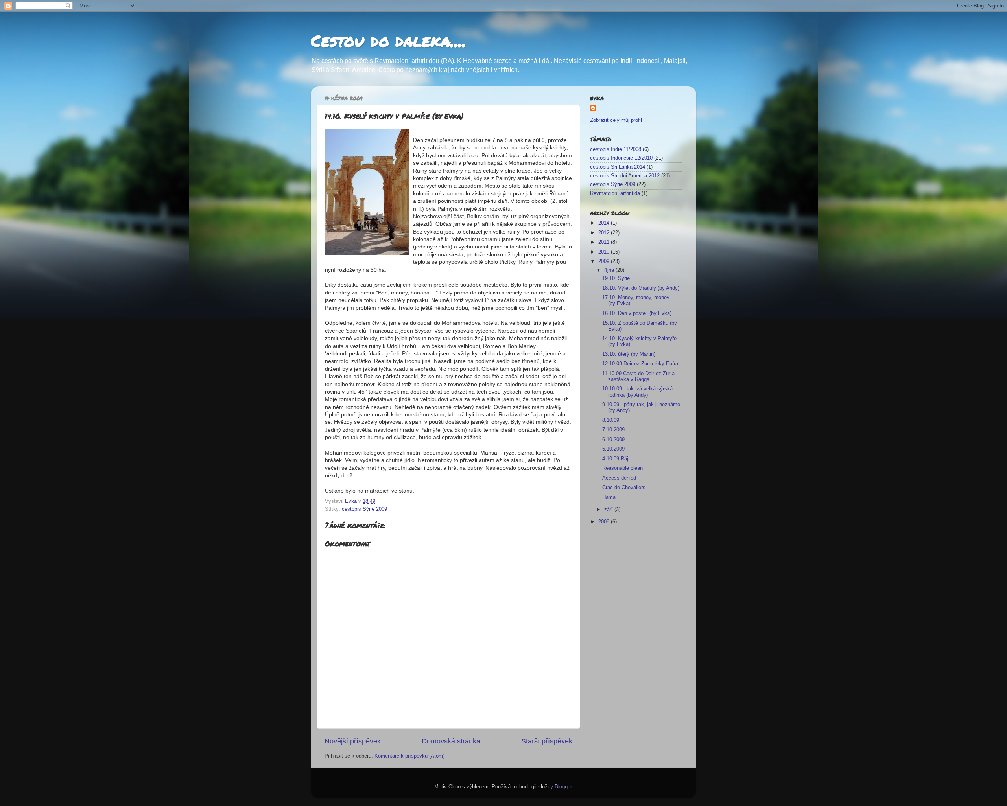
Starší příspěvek (546, 741)
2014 (604, 223)
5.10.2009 (613, 449)
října (610, 270)
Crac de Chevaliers (624, 487)
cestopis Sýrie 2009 (364, 509)
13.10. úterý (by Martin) (628, 354)
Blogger (563, 786)
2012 (604, 233)
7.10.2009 (613, 429)
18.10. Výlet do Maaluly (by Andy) (640, 288)
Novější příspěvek (353, 741)
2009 (604, 261)
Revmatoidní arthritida (615, 193)
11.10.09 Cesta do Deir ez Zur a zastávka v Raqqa (638, 376)
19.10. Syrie (616, 278)
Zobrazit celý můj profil (616, 120)
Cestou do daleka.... (388, 40)
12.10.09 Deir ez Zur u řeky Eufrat (641, 363)
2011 (604, 242)
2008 (604, 521)
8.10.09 (610, 420)
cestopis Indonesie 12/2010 (621, 158)
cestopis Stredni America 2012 (625, 175)
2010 (604, 252)
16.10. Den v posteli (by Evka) (636, 313)
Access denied (619, 478)
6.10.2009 (613, 439)
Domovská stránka (451, 741)
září (609, 509)
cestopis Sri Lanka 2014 (617, 167)
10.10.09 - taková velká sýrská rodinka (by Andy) (637, 391)
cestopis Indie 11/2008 (615, 149)
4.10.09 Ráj (615, 459)
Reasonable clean (622, 468)
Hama (609, 497)
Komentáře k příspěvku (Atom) (409, 756)
